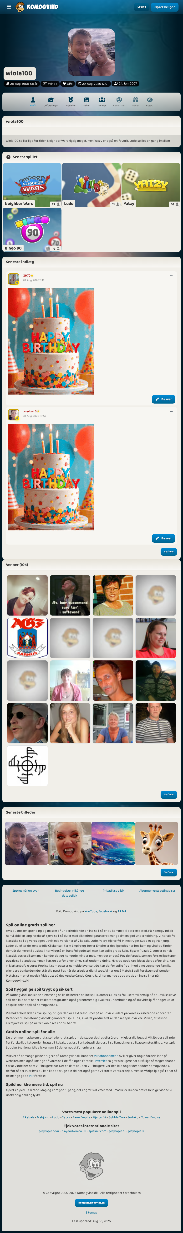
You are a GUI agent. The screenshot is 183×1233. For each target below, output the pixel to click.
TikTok (122, 911)
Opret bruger (165, 7)
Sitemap (91, 1212)
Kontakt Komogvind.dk (91, 1203)
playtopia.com (49, 1131)
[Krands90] (27, 765)
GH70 (26, 275)
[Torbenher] (155, 595)
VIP (31, 1075)
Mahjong (43, 1117)
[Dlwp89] (70, 638)
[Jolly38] (70, 680)
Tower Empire (150, 1117)
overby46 (30, 411)
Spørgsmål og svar (25, 890)
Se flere (168, 552)
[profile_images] (26, 843)
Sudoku (132, 1117)
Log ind (141, 7)
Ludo (56, 1117)
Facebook (105, 911)
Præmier (101, 1061)
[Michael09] (70, 595)
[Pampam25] (27, 595)
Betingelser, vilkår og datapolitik (69, 893)
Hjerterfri (99, 1117)
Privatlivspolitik (113, 890)
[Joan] (27, 680)
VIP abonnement (106, 1056)
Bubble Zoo (116, 1117)
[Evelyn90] (70, 723)
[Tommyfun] (27, 723)
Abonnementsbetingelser (157, 890)
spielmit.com (97, 1131)
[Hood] (155, 680)
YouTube (91, 911)
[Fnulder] (155, 638)
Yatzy (66, 1117)
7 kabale (28, 1117)
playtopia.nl (117, 1131)
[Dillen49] (113, 723)
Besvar (166, 399)
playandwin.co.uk (73, 1131)
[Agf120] (27, 638)
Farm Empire (81, 1117)
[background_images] (113, 843)
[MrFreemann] (155, 723)
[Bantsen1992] (113, 638)
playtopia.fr (136, 1131)
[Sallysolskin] (113, 595)
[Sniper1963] (113, 680)
